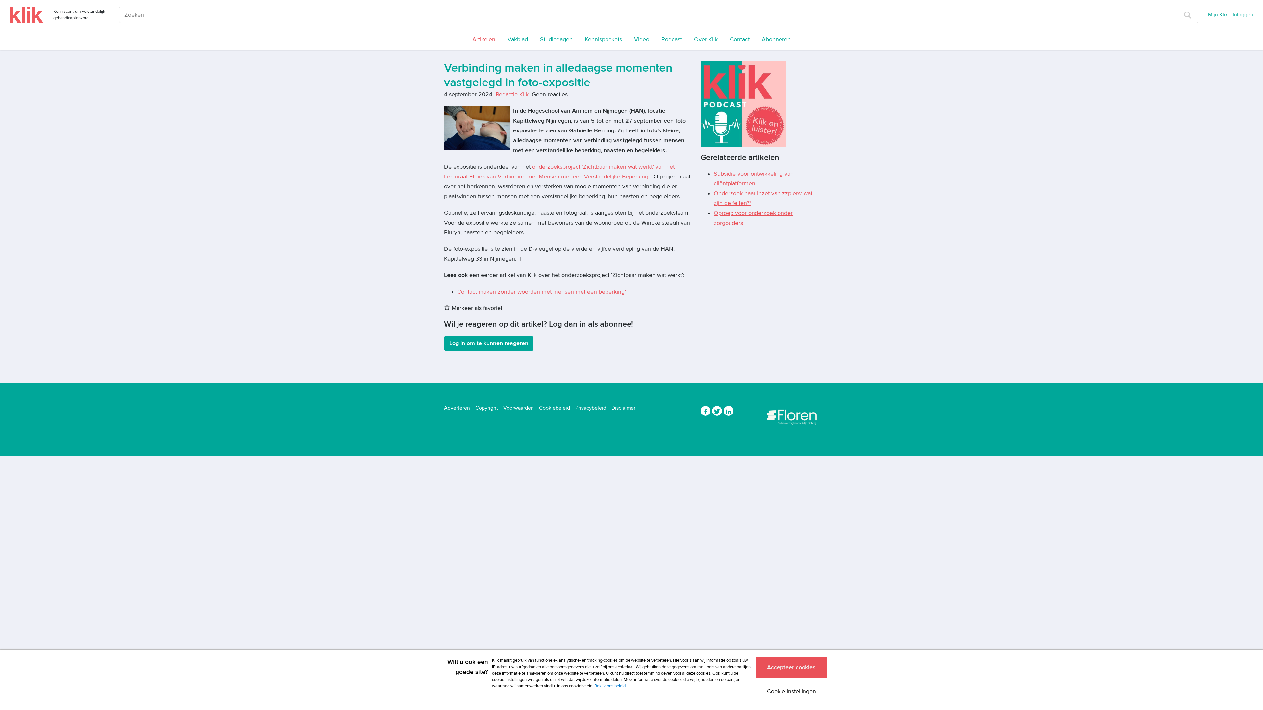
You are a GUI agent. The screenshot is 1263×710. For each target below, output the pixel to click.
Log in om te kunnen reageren (488, 343)
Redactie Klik (512, 94)
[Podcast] (743, 103)
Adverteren (457, 408)
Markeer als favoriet (476, 308)
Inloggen (1243, 15)
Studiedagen (556, 39)
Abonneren (776, 39)
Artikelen (483, 39)
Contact (740, 39)
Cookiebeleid (554, 408)
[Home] (26, 15)
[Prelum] (792, 415)
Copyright (486, 408)
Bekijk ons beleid (610, 686)
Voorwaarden (518, 408)
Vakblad (518, 39)
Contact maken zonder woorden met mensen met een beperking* (542, 291)
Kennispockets (603, 39)
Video (641, 39)
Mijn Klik (1218, 15)
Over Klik (706, 39)
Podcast (671, 39)
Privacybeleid (590, 408)
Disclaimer (623, 408)
